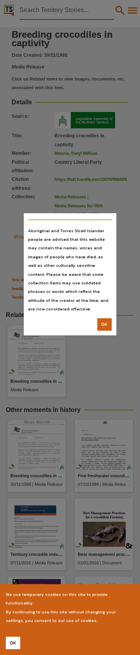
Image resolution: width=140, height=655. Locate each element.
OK (104, 324)
